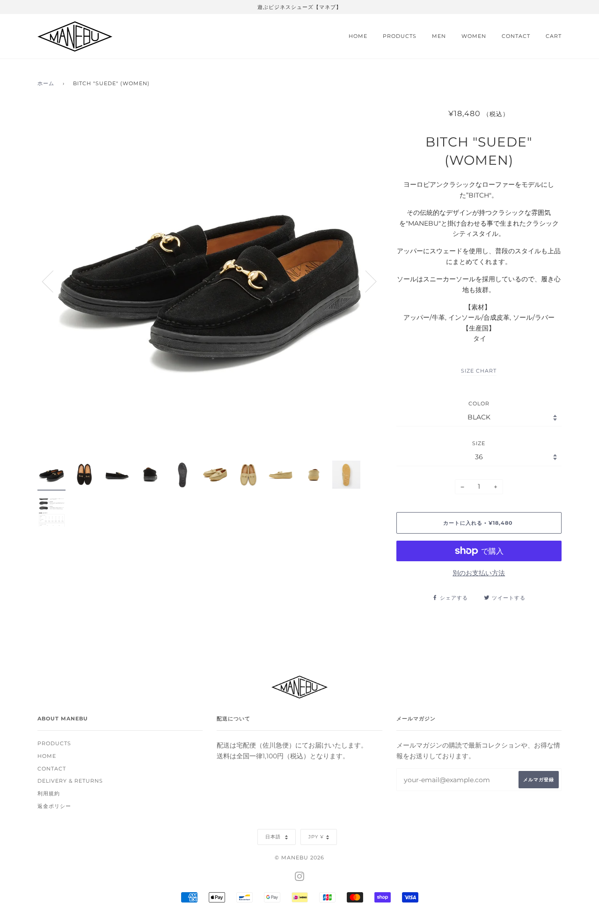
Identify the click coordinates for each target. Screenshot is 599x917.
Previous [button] (53, 281)
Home (46, 756)
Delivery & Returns (70, 781)
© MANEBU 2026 (299, 857)
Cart (554, 36)
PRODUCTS (399, 36)
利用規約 (48, 793)
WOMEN (473, 36)
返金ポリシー (54, 806)
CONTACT (516, 36)
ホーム (45, 83)
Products (54, 743)
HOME (358, 36)
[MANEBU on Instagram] (300, 878)
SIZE (478, 443)
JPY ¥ (316, 837)
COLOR (478, 403)
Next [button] (365, 281)
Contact (51, 768)
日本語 (274, 837)
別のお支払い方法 (479, 573)
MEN (439, 36)
